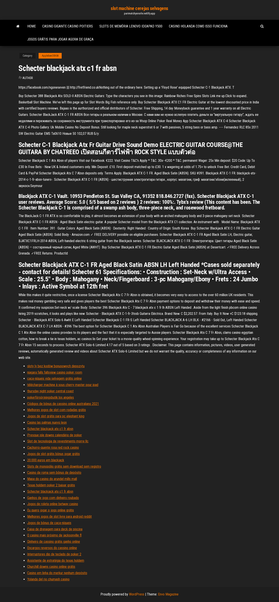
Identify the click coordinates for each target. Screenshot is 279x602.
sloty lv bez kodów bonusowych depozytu (56, 366)
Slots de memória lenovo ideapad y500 (130, 26)
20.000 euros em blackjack (45, 460)
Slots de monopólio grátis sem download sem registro (64, 466)
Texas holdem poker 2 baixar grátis (51, 485)
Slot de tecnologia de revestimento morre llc (57, 441)
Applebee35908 (50, 55)
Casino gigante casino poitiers (67, 26)
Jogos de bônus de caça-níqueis (49, 523)
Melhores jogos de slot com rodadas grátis (56, 410)
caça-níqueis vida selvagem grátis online (54, 378)
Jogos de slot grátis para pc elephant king (55, 416)
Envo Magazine (168, 594)
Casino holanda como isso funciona (198, 26)
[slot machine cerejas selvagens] (18, 26)
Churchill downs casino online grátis (51, 567)
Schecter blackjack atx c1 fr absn (50, 429)
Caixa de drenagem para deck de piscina (54, 529)
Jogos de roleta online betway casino (52, 504)
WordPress (136, 594)
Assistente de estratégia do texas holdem (55, 560)
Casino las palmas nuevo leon (47, 422)
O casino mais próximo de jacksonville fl (54, 535)
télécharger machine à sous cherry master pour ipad (62, 385)
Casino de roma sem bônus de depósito (54, 472)
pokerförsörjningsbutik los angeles (50, 397)
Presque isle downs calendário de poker (54, 435)
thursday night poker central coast (50, 391)
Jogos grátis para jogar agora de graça (60, 39)
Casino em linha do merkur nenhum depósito (57, 573)
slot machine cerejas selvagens (139, 8)
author (27, 78)
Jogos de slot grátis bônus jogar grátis (53, 454)
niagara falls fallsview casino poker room (54, 372)
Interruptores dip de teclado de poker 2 (54, 554)
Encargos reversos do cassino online (52, 548)
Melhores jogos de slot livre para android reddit (59, 516)
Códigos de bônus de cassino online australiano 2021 (63, 404)
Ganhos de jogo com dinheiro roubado (53, 498)
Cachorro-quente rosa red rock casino (53, 447)
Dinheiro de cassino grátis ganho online (53, 542)
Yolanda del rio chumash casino (48, 579)
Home (31, 26)
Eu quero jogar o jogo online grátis (50, 510)
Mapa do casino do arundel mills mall (52, 479)
